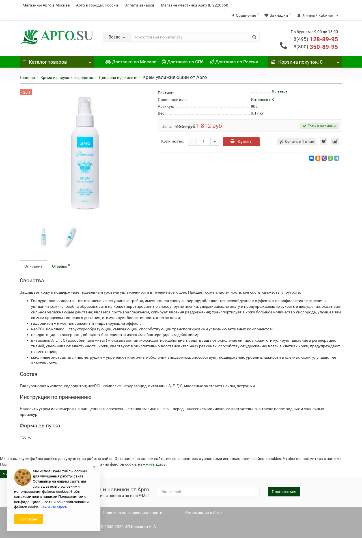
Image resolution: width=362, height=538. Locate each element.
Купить (245, 141)
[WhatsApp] (330, 158)
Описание (33, 266)
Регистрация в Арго (203, 512)
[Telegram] (336, 158)
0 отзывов (279, 91)
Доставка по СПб (185, 61)
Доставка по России (236, 61)
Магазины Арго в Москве (46, 5)
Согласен (28, 519)
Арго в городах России (97, 5)
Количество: (172, 141)
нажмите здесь (152, 464)
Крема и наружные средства (66, 77)
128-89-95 (316, 39)
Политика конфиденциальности (132, 512)
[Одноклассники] (317, 158)
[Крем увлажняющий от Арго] (43, 237)
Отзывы (61, 265)
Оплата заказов (139, 5)
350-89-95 (316, 47)
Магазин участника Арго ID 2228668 (194, 5)
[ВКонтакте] (311, 158)
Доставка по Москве (134, 61)
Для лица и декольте (118, 77)
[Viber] (324, 158)
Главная (27, 77)
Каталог (48, 62)
